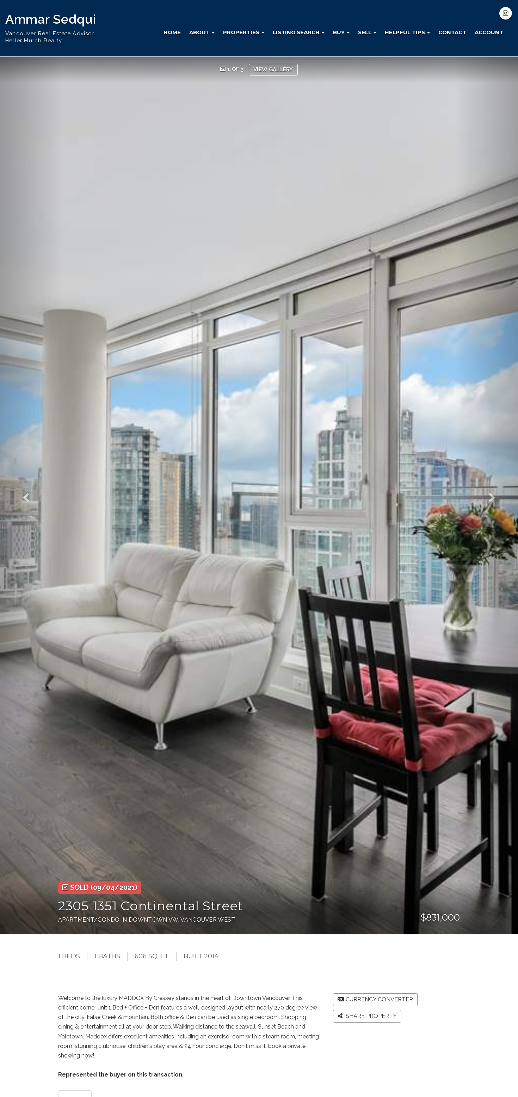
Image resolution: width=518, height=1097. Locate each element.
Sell (365, 32)
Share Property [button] (370, 1016)
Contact (452, 32)
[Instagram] (506, 13)
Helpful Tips (405, 32)
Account (489, 32)
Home (172, 32)
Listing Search (297, 32)
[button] (31, 495)
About (200, 32)
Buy (339, 32)
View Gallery (273, 69)
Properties (242, 32)
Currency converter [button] (379, 999)
